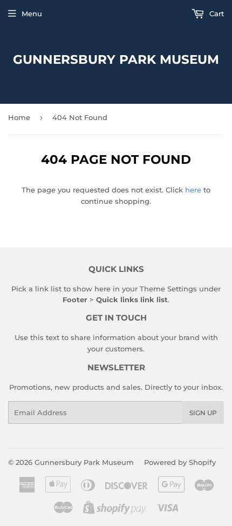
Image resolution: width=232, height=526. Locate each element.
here (193, 189)
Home (19, 117)
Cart (215, 13)
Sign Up (203, 413)
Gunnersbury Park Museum (116, 59)
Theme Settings (168, 288)
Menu (32, 13)
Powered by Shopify (180, 462)
